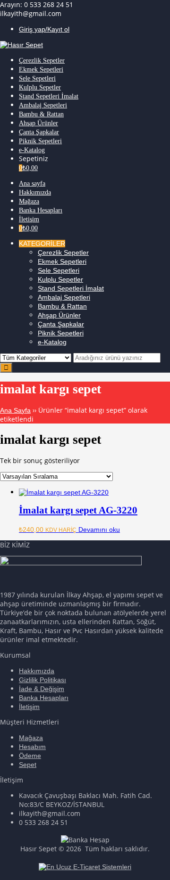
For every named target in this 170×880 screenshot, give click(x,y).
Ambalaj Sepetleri (64, 297)
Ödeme (30, 755)
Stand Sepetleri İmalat (71, 288)
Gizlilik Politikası (42, 680)
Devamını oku (99, 529)
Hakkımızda (36, 671)
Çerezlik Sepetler (63, 252)
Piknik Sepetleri (61, 333)
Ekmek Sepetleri (62, 261)
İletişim (29, 706)
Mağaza (31, 737)
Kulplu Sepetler (60, 279)
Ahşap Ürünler (59, 315)
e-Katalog (52, 342)
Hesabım (32, 746)
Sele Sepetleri (58, 270)
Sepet (27, 764)
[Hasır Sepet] (21, 45)
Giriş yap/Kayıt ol (44, 29)
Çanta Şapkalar (61, 324)
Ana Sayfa (15, 410)
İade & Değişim (41, 689)
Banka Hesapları (43, 697)
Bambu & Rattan (62, 306)
